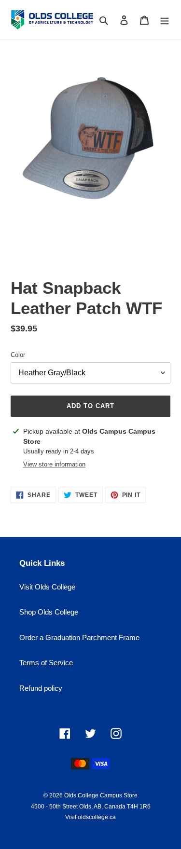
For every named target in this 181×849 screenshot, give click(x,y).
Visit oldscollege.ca (90, 817)
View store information (54, 464)
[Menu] (164, 20)
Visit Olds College (47, 587)
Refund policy (40, 688)
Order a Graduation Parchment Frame (79, 637)
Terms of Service (46, 662)
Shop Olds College (48, 612)
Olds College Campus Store (101, 795)
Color (18, 354)
